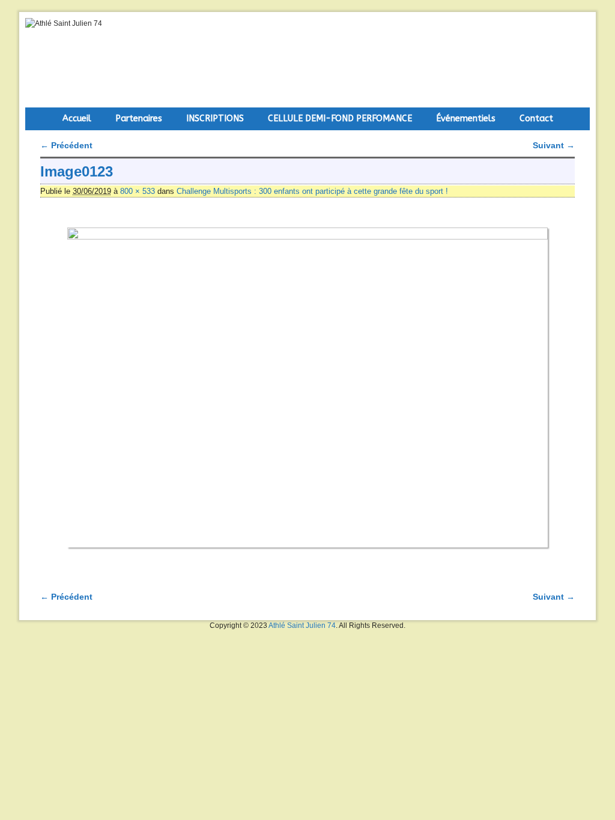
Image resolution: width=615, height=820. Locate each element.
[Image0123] (307, 387)
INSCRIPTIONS (215, 118)
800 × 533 (137, 191)
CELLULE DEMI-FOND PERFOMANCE (340, 118)
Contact (536, 118)
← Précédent (66, 145)
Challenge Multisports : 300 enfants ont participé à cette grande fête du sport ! (312, 191)
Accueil (76, 118)
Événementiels (465, 118)
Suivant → (554, 145)
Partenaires (138, 118)
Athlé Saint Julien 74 (302, 625)
